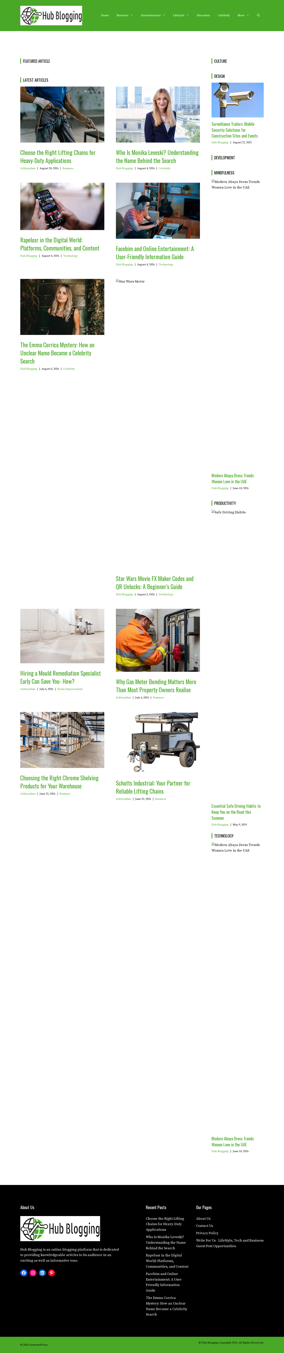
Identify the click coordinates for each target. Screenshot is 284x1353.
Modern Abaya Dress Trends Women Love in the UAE (233, 478)
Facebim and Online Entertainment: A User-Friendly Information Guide (155, 252)
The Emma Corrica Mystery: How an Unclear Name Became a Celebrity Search (57, 352)
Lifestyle (178, 15)
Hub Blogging (124, 168)
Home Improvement (69, 689)
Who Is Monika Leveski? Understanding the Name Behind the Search (157, 156)
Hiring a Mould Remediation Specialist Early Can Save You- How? (60, 677)
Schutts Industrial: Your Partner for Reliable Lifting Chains (153, 787)
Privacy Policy (207, 1233)
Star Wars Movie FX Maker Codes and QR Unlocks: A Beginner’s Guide (155, 582)
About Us (203, 1218)
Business (122, 15)
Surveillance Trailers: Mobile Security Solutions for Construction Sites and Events (235, 130)
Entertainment (151, 15)
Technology (70, 256)
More (241, 15)
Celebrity (224, 15)
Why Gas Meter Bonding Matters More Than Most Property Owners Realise (156, 685)
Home (105, 15)
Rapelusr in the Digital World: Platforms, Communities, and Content (59, 243)
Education (203, 15)
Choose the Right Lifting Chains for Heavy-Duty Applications (57, 156)
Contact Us (204, 1226)
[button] (258, 15)
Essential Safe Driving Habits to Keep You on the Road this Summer (236, 812)
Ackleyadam (27, 168)
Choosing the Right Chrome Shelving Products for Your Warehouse (59, 781)
